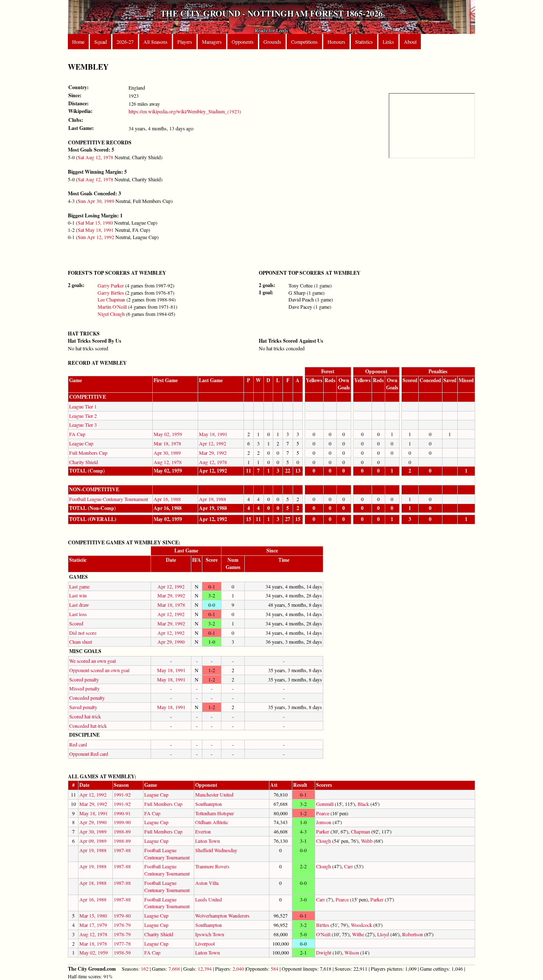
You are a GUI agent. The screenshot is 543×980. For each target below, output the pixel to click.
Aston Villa (206, 882)
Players (184, 41)
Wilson (351, 952)
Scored (76, 623)
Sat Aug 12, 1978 (95, 157)
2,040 (238, 968)
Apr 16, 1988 (167, 499)
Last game (79, 586)
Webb (366, 840)
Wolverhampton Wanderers (222, 915)
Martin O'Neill (112, 306)
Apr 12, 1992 (212, 443)
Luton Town (207, 840)
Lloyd (383, 934)
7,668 (174, 968)
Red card (78, 744)
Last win (78, 595)
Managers (212, 41)
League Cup (81, 443)
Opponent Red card (88, 753)
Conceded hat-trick (88, 725)
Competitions (304, 41)
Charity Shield (83, 462)
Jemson (323, 822)
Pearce (322, 813)
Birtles (322, 924)
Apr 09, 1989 (92, 840)
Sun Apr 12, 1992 (96, 237)
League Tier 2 (83, 415)
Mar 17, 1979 (93, 924)
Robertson (412, 934)
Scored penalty (84, 679)
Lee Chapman (111, 299)
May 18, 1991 (213, 434)
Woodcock (361, 924)
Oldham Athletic (211, 822)
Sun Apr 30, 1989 (96, 200)
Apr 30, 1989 (167, 452)
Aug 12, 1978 (168, 462)
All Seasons (155, 41)
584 (274, 968)
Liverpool (205, 943)
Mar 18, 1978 (167, 443)
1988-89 (122, 831)
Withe (358, 934)
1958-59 (122, 952)
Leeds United (208, 899)
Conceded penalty (87, 697)
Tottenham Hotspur (214, 813)
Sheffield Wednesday (216, 850)
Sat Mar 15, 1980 (95, 222)
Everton (203, 831)
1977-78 (122, 943)
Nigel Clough (111, 313)
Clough (323, 840)
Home (78, 41)
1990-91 (122, 813)
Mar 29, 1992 (213, 452)
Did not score (82, 632)
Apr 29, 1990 (171, 641)
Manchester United (214, 794)
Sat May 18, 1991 (96, 229)
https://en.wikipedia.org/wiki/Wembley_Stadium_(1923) (185, 111)
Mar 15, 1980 (93, 915)
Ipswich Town (209, 934)
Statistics (364, 41)
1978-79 (122, 924)
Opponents (243, 41)
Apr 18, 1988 (92, 882)
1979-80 (122, 915)
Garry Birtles (111, 292)
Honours (336, 41)
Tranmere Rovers (212, 866)
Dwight (323, 952)
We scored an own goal (92, 660)
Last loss (78, 614)
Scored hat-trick (85, 716)
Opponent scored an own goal (99, 670)
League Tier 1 (83, 406)
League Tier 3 (83, 424)
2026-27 (125, 41)
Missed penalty (84, 688)
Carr (348, 866)
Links (388, 41)
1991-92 (122, 794)
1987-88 (122, 850)
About (410, 41)
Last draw (79, 604)
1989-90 (122, 822)
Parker (322, 831)
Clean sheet (80, 641)
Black (363, 803)
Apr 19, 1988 (212, 499)
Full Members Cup (88, 452)
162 (144, 968)
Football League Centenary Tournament (108, 499)
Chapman (360, 831)
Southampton (208, 803)
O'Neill (323, 934)
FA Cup (77, 434)
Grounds (272, 41)
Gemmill (324, 803)
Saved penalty (83, 707)
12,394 (205, 968)
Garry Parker (111, 285)
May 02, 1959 (168, 434)
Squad (100, 41)
